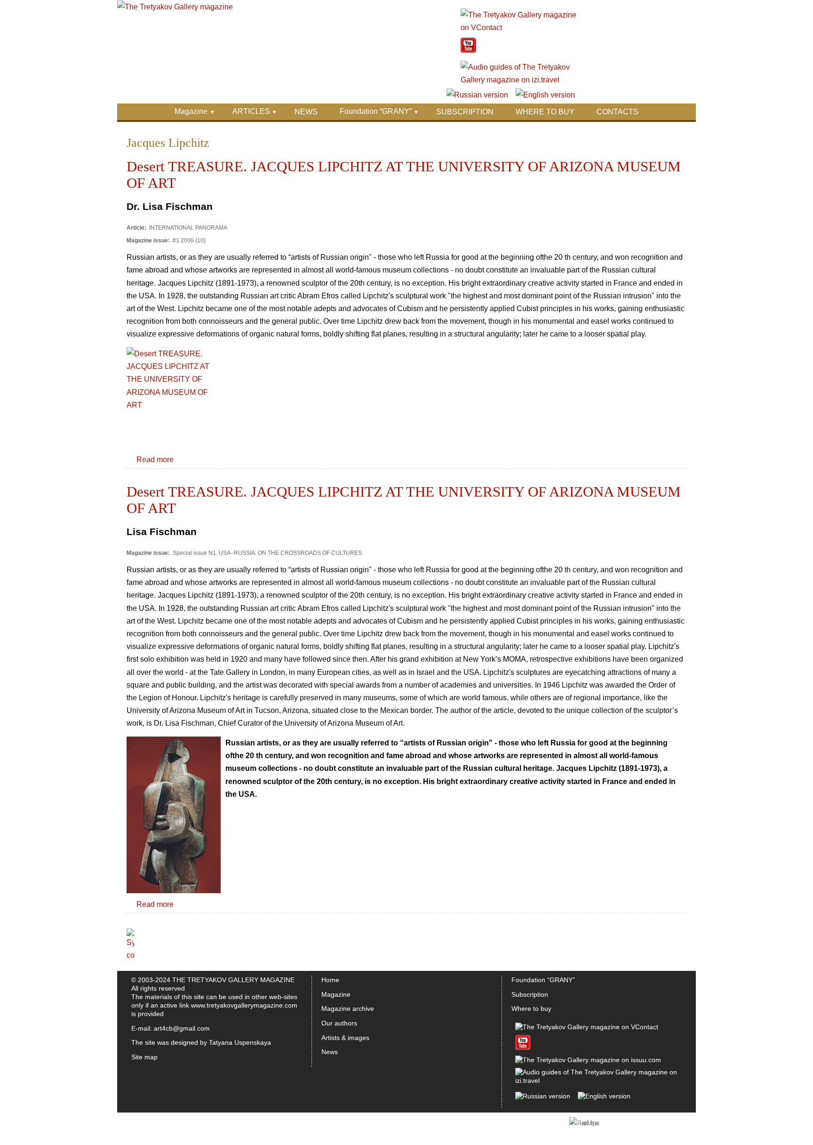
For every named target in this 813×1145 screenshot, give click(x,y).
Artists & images (345, 1037)
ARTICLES (251, 111)
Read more (155, 460)
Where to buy (531, 1008)
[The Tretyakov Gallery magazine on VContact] (519, 28)
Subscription (529, 994)
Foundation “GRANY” (376, 111)
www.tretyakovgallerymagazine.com (244, 1005)
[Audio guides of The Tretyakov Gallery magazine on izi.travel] (519, 80)
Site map (144, 1057)
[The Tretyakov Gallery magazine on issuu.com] (588, 1060)
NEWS (306, 112)
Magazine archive (347, 1008)
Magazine (191, 111)
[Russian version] (477, 95)
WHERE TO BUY (545, 112)
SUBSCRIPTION (465, 112)
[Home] (175, 7)
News (329, 1052)
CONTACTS (617, 112)
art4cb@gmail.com (182, 1028)
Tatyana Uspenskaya (240, 1042)
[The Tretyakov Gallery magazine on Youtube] (468, 50)
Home (330, 980)
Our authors (339, 1023)
